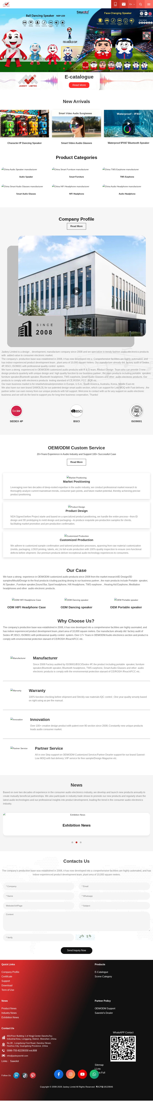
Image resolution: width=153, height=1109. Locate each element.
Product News (8, 1008)
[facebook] (59, 1074)
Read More (79, 85)
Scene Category (103, 976)
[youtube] (82, 1074)
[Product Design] (76, 506)
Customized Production (76, 540)
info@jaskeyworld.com (17, 1056)
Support (5, 981)
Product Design (77, 510)
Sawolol (14, 1061)
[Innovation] (16, 719)
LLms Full (100, 1072)
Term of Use (7, 990)
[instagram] (70, 1074)
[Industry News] (76, 815)
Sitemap (99, 1065)
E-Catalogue (101, 972)
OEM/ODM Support (105, 1008)
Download (6, 985)
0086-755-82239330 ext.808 (22, 1050)
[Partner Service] (18, 748)
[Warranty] (15, 690)
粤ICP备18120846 (104, 1087)
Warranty (37, 690)
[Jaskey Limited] (6, 4)
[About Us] (76, 291)
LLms (98, 1069)
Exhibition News (10, 1017)
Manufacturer (45, 658)
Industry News (76, 825)
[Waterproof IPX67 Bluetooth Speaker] (128, 123)
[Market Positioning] (77, 477)
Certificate (6, 976)
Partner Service (49, 748)
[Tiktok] (24, 1075)
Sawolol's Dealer (104, 1013)
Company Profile (10, 972)
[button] (60, 68)
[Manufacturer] (18, 658)
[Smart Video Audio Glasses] (76, 123)
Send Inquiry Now (76, 950)
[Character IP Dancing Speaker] (24, 123)
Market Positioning (76, 481)
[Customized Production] (76, 536)
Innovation (40, 719)
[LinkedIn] (16, 1075)
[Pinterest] (32, 1075)
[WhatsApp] (94, 1074)
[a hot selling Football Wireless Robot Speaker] (76, 40)
